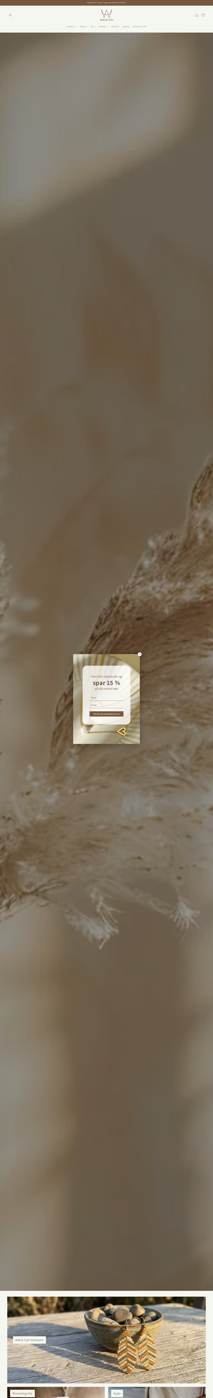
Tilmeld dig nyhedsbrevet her (106, 714)
